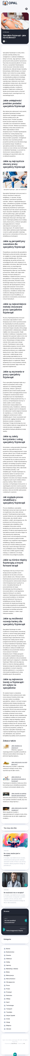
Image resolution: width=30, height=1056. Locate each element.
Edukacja (9, 958)
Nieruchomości (10, 978)
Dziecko (8, 955)
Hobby (8, 962)
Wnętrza (8, 1025)
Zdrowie (6, 32)
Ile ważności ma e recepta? (14, 892)
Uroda (8, 1019)
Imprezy (8, 965)
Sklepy (8, 998)
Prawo (8, 988)
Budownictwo (10, 952)
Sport (8, 1002)
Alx (24, 1043)
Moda (8, 972)
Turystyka (9, 1012)
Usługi (8, 1022)
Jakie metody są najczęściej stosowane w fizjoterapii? (18, 779)
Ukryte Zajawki (10, 1015)
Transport (9, 1009)
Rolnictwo (9, 995)
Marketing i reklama (12, 968)
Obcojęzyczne (10, 982)
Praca (8, 985)
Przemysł (9, 992)
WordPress (14, 1043)
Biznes (8, 948)
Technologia (10, 1005)
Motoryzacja (10, 975)
